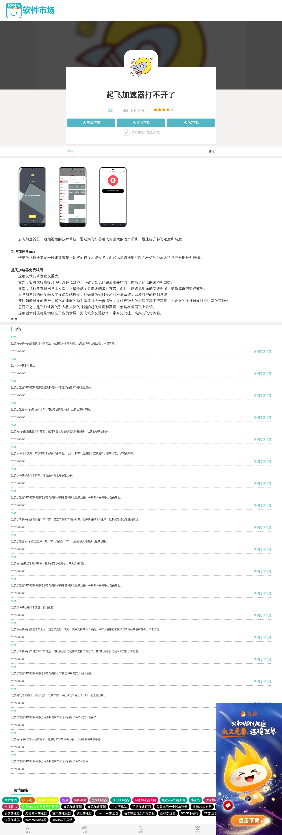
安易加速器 (12, 813)
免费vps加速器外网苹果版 (40, 806)
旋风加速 (80, 800)
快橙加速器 (84, 813)
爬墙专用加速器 (36, 813)
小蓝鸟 (195, 800)
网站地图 (10, 800)
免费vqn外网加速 (173, 800)
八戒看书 (10, 806)
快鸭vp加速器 (202, 806)
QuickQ (27, 800)
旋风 (65, 800)
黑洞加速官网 (141, 806)
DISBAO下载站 (62, 820)
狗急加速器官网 (145, 800)
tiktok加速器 (121, 800)
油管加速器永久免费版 (139, 813)
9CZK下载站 (189, 813)
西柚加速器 (168, 813)
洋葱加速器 (12, 820)
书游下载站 (119, 806)
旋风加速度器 (47, 800)
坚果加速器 (99, 800)
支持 (256, 351)
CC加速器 (210, 813)
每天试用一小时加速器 (171, 806)
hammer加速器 (107, 813)
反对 (265, 351)
